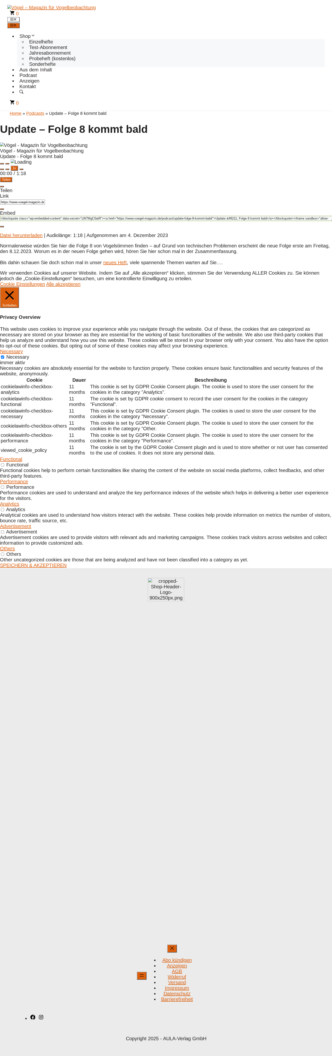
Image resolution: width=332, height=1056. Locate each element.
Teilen (6, 179)
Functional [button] (11, 459)
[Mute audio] (2, 169)
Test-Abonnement (48, 47)
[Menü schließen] (172, 949)
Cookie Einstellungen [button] (22, 284)
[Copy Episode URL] (2, 209)
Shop (25, 36)
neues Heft (115, 262)
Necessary (17, 357)
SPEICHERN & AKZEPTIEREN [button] (33, 565)
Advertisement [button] (15, 526)
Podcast (28, 75)
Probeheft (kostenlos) (52, 58)
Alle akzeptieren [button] (63, 284)
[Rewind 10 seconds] (7, 169)
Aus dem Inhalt (35, 69)
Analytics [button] (9, 504)
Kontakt (27, 86)
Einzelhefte (41, 41)
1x (14, 168)
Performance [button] (14, 481)
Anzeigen (29, 81)
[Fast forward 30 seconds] (21, 169)
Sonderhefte (42, 64)
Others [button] (7, 548)
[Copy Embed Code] (2, 226)
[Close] (2, 186)
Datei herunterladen (21, 235)
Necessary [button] (11, 351)
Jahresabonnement (50, 53)
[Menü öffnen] (142, 976)
